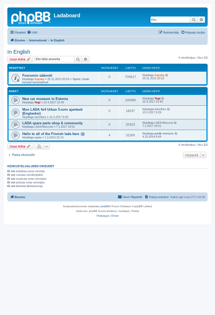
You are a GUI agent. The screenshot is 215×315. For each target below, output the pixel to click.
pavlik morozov (164, 133)
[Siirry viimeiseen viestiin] (167, 75)
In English (18, 52)
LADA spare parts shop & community (52, 123)
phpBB (105, 206)
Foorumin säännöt (37, 75)
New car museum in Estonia (45, 99)
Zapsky (39, 79)
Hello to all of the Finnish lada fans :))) (53, 134)
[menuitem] (32, 32)
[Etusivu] (31, 17)
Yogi (37, 102)
